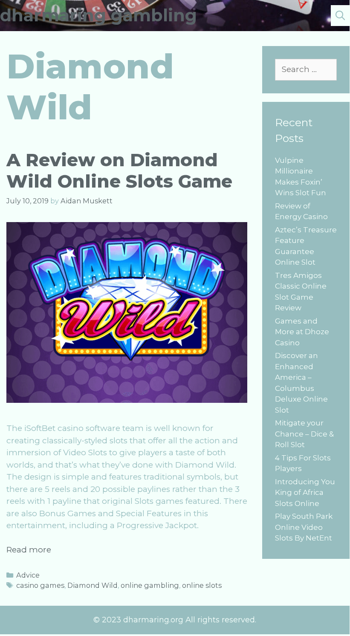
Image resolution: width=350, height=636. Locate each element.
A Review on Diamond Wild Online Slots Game (119, 170)
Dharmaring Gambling (98, 15)
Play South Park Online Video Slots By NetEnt (304, 527)
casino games (40, 585)
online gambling (150, 585)
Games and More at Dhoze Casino (302, 332)
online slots (202, 585)
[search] (340, 15)
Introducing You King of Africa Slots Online (305, 492)
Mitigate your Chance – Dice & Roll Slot (304, 434)
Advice (28, 575)
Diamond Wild (92, 585)
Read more (28, 550)
